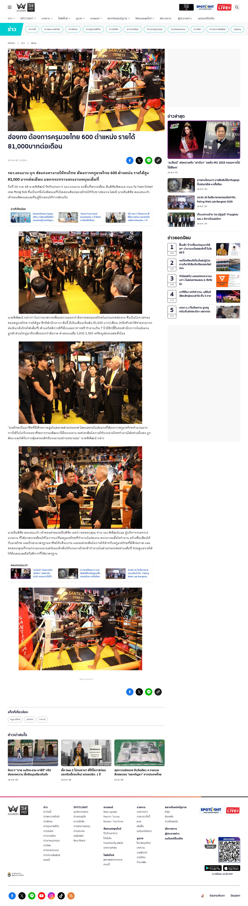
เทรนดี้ (106, 864)
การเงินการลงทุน (82, 826)
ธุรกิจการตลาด (81, 812)
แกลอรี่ (46, 860)
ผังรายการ (165, 18)
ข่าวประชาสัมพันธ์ (217, 29)
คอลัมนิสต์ (79, 836)
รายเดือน (141, 857)
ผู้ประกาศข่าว (185, 18)
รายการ (46, 18)
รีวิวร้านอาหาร (110, 833)
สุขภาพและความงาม (113, 859)
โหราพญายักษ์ (144, 843)
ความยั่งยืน (79, 821)
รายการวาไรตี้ (143, 816)
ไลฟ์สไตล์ (63, 18)
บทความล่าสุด (110, 847)
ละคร (139, 821)
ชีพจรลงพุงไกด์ (143, 18)
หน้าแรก (11, 43)
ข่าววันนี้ (32, 29)
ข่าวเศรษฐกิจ (80, 816)
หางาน (42, 719)
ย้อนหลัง (169, 816)
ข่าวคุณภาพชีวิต (93, 29)
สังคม (33, 43)
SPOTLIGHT (26, 18)
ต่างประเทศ (79, 831)
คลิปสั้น (140, 826)
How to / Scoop (111, 816)
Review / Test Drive (113, 821)
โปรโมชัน (107, 838)
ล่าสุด (167, 812)
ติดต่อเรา (235, 896)
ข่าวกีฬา (197, 29)
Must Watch (79, 840)
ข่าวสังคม (73, 29)
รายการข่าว (142, 812)
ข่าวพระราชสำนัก (52, 29)
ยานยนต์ (94, 18)
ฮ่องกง (30, 719)
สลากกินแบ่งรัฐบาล (117, 18)
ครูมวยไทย (15, 719)
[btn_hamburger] (9, 7)
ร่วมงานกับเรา (217, 896)
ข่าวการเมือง (133, 29)
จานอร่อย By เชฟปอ (113, 843)
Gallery (237, 29)
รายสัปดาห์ (142, 852)
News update (110, 812)
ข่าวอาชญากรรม (154, 29)
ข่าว (10, 18)
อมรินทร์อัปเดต (144, 831)
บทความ (141, 847)
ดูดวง (79, 18)
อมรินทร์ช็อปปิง (206, 18)
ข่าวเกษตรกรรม (178, 29)
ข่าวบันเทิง (113, 29)
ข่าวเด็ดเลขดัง (171, 821)
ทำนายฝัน (141, 862)
